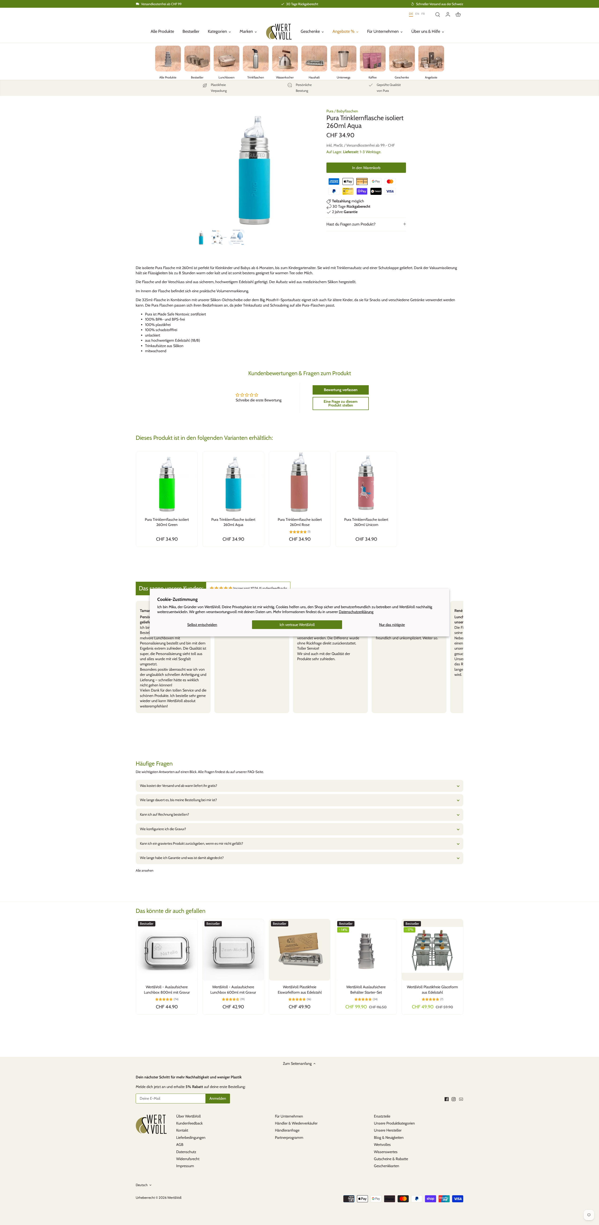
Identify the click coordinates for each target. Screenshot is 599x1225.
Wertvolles (382, 1144)
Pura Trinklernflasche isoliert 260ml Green (167, 522)
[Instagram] (454, 1098)
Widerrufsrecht (187, 1159)
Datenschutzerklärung (356, 612)
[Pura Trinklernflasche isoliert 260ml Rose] (299, 482)
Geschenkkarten (386, 1166)
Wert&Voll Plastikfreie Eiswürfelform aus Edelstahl (300, 989)
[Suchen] (437, 14)
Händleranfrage (287, 1130)
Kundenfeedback (189, 1123)
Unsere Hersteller (388, 1130)
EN (417, 14)
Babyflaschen (347, 111)
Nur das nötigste (392, 624)
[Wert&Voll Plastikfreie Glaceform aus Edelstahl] (432, 950)
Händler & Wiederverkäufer (296, 1123)
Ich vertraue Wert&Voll (297, 624)
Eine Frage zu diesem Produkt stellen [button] (341, 403)
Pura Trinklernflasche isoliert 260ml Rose (300, 522)
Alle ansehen (144, 870)
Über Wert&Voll (188, 1116)
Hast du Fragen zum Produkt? (351, 224)
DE (411, 14)
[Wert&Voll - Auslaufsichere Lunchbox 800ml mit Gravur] (166, 950)
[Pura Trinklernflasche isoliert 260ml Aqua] (233, 482)
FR (423, 14)
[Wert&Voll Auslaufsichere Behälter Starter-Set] (366, 950)
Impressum (185, 1166)
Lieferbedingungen (190, 1137)
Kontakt (182, 1130)
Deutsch (142, 1185)
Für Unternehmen (289, 1116)
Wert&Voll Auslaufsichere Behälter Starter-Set (366, 989)
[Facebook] (447, 1098)
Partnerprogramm (289, 1137)
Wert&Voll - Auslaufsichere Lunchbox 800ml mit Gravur (167, 989)
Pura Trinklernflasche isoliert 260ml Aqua (233, 522)
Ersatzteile (382, 1116)
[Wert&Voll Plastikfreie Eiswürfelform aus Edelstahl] (299, 950)
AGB (179, 1144)
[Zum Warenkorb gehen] (458, 14)
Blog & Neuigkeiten (389, 1137)
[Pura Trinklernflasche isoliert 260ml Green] (166, 482)
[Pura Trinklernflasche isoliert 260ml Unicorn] (366, 482)
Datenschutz (186, 1152)
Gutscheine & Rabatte (391, 1159)
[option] (201, 237)
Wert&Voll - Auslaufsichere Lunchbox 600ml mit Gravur (233, 989)
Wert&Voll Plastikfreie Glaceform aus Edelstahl (432, 989)
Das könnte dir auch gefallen (170, 910)
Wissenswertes (386, 1152)
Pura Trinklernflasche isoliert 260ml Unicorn (366, 522)
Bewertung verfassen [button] (341, 390)
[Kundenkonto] (448, 14)
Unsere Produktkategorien (394, 1123)
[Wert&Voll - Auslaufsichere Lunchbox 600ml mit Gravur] (233, 950)
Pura (329, 111)
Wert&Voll (174, 1197)
